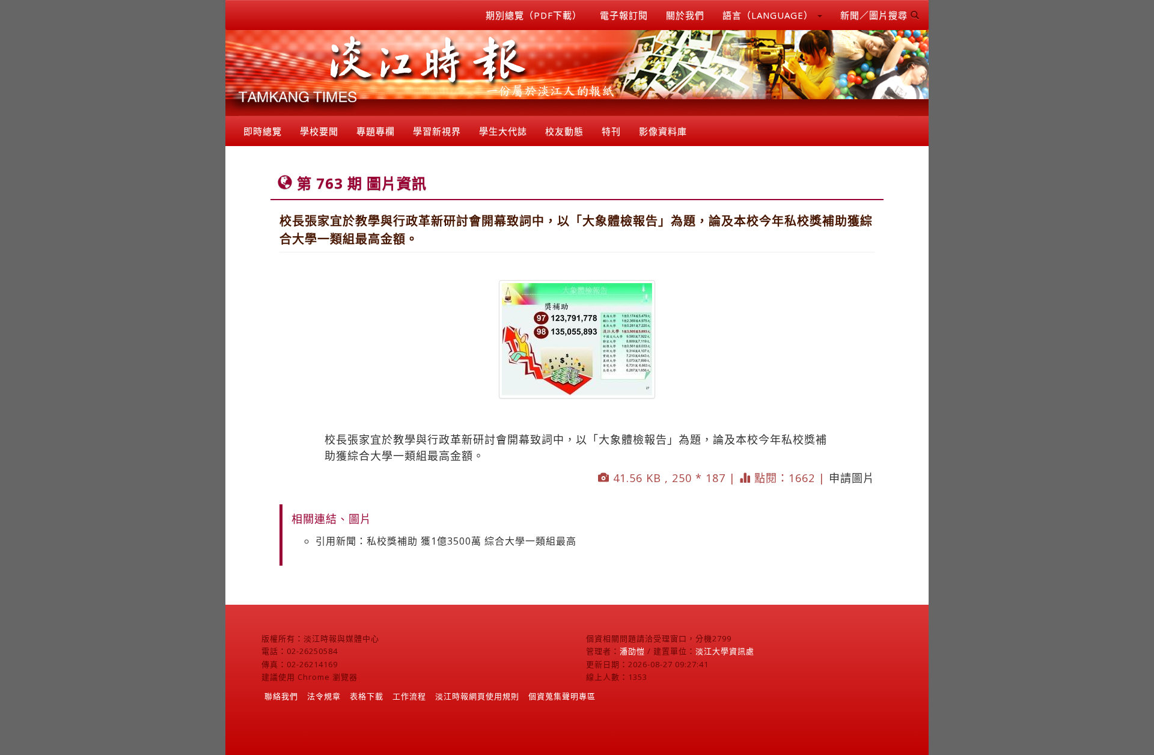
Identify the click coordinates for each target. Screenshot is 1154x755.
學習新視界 (437, 131)
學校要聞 (319, 131)
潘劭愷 (632, 651)
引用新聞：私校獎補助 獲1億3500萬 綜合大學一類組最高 (446, 541)
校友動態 (564, 131)
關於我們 (685, 15)
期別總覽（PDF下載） (534, 15)
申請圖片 (852, 478)
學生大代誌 (503, 131)
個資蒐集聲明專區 (562, 696)
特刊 (611, 131)
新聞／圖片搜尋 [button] (875, 15)
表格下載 (366, 696)
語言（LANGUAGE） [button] (769, 15)
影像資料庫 (663, 131)
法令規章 (324, 696)
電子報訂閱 (624, 15)
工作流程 (409, 696)
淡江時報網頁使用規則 (477, 696)
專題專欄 (375, 131)
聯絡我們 (281, 696)
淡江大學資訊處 (724, 651)
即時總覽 (262, 131)
